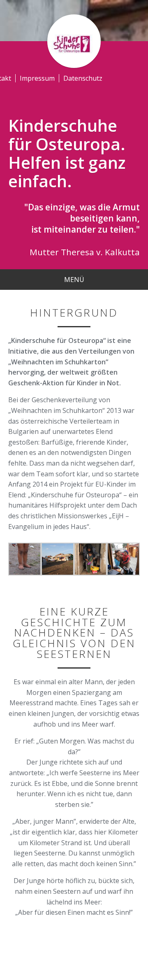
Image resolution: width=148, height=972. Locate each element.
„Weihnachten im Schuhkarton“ (58, 361)
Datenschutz (82, 78)
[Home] (74, 40)
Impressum (37, 78)
